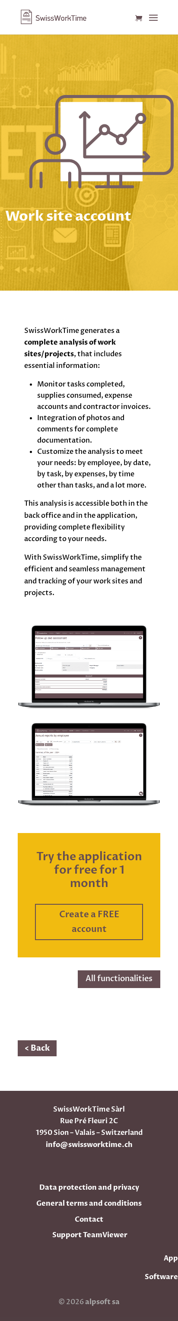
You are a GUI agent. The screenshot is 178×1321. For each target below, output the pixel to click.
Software (161, 1277)
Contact (89, 1219)
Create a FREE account (89, 922)
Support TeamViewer (89, 1235)
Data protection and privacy (89, 1187)
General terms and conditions (89, 1203)
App (171, 1258)
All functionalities (119, 978)
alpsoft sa (102, 1302)
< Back (37, 1048)
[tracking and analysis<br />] (89, 707)
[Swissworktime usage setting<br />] (89, 805)
